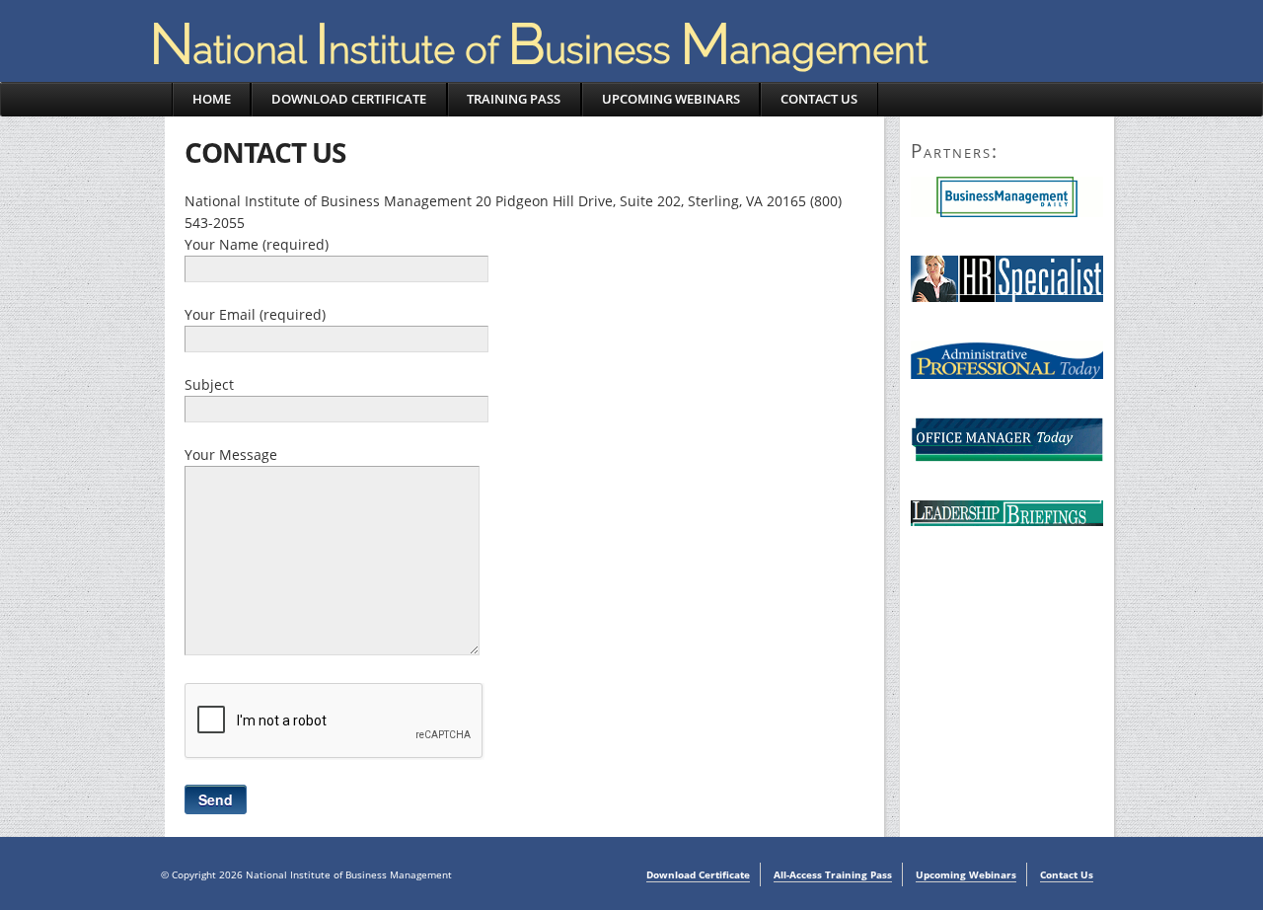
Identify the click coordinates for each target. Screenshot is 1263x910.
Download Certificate (348, 99)
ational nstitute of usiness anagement (539, 50)
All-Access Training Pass (833, 874)
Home (211, 99)
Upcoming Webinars (671, 99)
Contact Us (818, 99)
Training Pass (513, 99)
